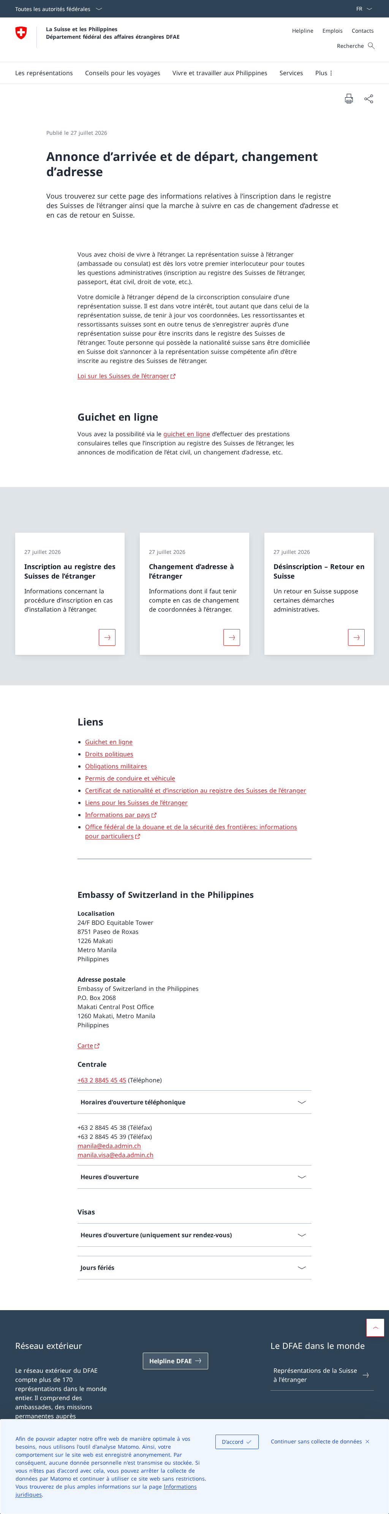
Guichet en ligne (109, 742)
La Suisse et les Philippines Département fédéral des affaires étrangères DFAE (113, 32)
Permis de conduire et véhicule (130, 778)
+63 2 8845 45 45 (101, 1080)
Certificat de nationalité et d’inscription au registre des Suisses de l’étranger (195, 790)
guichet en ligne (186, 434)
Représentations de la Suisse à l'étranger (315, 1375)
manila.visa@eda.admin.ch (115, 1155)
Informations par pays (117, 815)
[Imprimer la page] (349, 98)
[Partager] (368, 98)
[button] (44, 73)
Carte (85, 1045)
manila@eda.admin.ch (109, 1146)
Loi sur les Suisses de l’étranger (123, 376)
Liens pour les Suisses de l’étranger (136, 802)
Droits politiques (109, 754)
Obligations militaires (116, 766)
